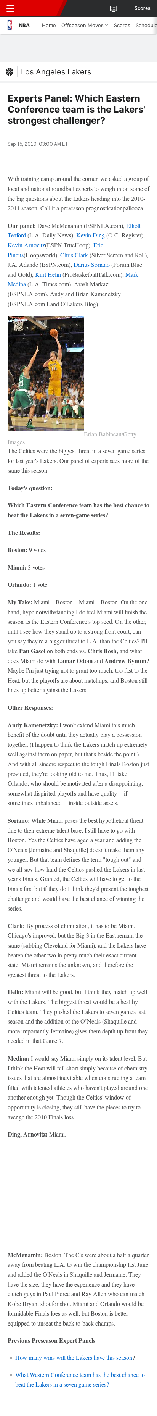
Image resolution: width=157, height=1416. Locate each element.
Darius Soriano (92, 264)
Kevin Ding (90, 235)
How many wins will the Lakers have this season (73, 1357)
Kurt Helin (48, 274)
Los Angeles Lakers (56, 71)
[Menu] (10, 8)
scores (143, 8)
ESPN (41, 8)
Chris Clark (74, 255)
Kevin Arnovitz (26, 245)
